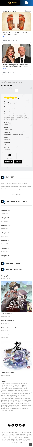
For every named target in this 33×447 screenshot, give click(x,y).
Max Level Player (17, 82)
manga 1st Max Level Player (10, 390)
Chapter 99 (5, 233)
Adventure (9, 82)
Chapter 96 (5, 256)
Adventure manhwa (20, 385)
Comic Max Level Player (19, 387)
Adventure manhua (7, 385)
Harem (21, 135)
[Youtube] (16, 425)
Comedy (15, 135)
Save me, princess (6, 335)
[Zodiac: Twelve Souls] (16, 355)
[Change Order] (4, 204)
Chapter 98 (5, 240)
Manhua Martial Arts (13, 395)
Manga (26, 388)
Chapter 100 (5, 225)
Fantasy (4, 388)
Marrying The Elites (7, 276)
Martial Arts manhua (8, 398)
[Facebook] (9, 425)
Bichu (6, 125)
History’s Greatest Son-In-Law (10, 328)
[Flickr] (20, 425)
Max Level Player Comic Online (18, 400)
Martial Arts (26, 397)
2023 (5, 145)
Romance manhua (7, 410)
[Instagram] (23, 425)
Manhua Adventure (7, 393)
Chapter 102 (5, 210)
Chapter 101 (5, 218)
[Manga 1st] (10, 3)
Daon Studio (8, 130)
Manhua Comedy (19, 393)
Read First (8, 161)
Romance (25, 408)
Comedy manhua (7, 387)
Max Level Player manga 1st (21, 402)
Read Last (18, 161)
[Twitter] (12, 425)
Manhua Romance (16, 397)
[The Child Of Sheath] (16, 296)
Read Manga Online (15, 408)
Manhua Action (26, 392)
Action (3, 383)
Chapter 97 (5, 248)
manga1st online (11, 392)
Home (3, 82)
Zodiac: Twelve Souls (7, 372)
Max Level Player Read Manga (10, 403)
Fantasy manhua (18, 388)
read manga (12, 405)
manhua (19, 392)
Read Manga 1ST (22, 405)
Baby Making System (7, 321)
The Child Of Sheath (7, 313)
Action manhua (15, 383)
